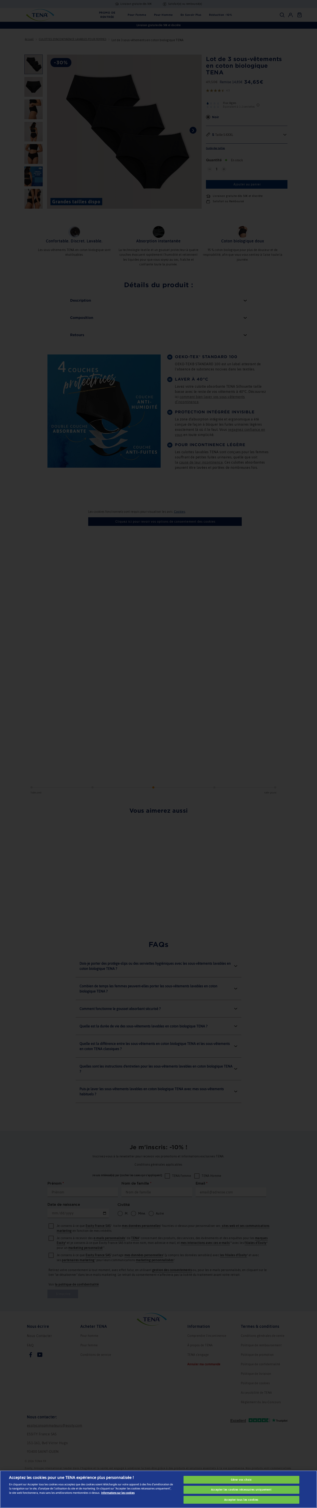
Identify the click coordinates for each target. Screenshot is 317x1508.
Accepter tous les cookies (241, 1499)
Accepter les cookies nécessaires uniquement (241, 1489)
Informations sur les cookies (118, 1492)
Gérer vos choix (241, 1479)
